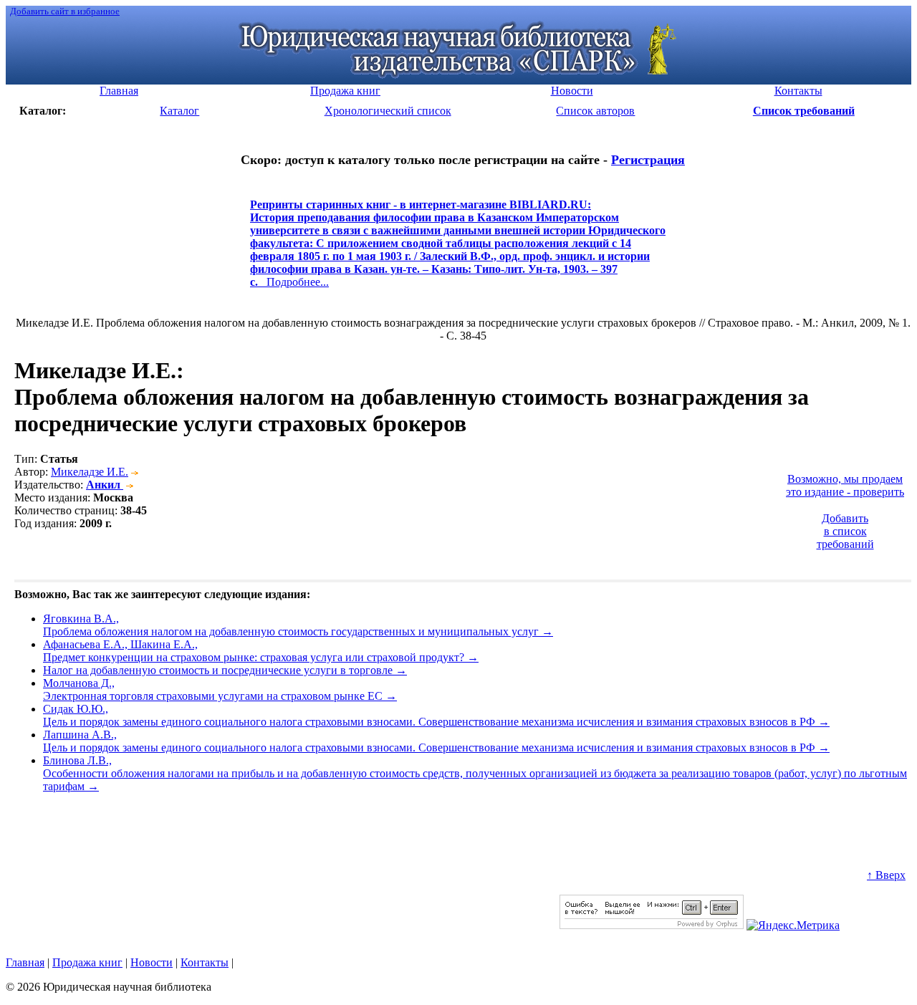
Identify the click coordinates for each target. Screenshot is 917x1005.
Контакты (205, 962)
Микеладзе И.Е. (89, 472)
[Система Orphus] (652, 925)
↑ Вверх (886, 875)
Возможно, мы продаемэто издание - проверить (845, 485)
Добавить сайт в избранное (65, 11)
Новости (151, 962)
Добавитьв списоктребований (845, 531)
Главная (25, 962)
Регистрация (648, 160)
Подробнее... (458, 249)
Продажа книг (87, 962)
